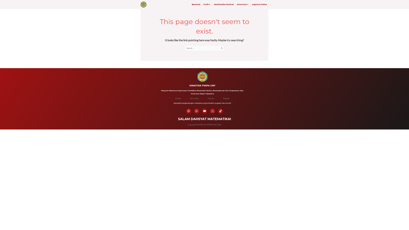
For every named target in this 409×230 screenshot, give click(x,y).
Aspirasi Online (259, 4)
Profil (206, 4)
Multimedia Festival (224, 4)
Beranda (196, 4)
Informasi (241, 4)
